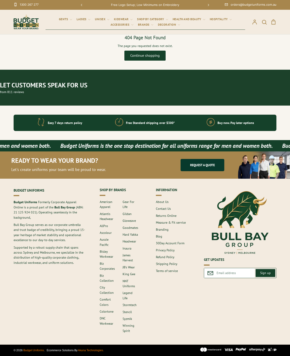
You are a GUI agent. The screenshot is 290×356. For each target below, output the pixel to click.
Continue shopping (145, 55)
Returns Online (166, 216)
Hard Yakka (130, 234)
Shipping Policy (166, 264)
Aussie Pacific (104, 242)
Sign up (265, 273)
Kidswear (122, 19)
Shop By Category (151, 19)
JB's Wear (129, 267)
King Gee (129, 274)
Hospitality (219, 19)
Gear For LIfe (128, 204)
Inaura (127, 248)
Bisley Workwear (106, 254)
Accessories (120, 25)
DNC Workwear (106, 320)
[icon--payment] (211, 350)
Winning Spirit (128, 328)
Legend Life (128, 295)
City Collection (107, 289)
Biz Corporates (107, 266)
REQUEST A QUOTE (202, 165)
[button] (81, 5)
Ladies (82, 19)
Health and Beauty (187, 19)
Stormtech (130, 305)
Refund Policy (165, 257)
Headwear (129, 241)
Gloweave (129, 221)
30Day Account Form (170, 243)
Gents (64, 19)
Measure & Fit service (171, 222)
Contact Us (163, 209)
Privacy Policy (165, 250)
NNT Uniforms (129, 283)
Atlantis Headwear (106, 216)
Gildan (127, 214)
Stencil (127, 312)
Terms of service (167, 271)
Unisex (100, 19)
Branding (162, 229)
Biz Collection (107, 278)
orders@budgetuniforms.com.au (253, 4)
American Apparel (106, 204)
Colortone (107, 311)
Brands (144, 25)
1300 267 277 (29, 4)
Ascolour (106, 233)
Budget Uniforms (33, 350)
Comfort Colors (105, 302)
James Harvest (128, 257)
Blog (159, 236)
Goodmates (130, 228)
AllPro (104, 226)
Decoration (167, 25)
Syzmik (127, 319)
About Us (162, 202)
